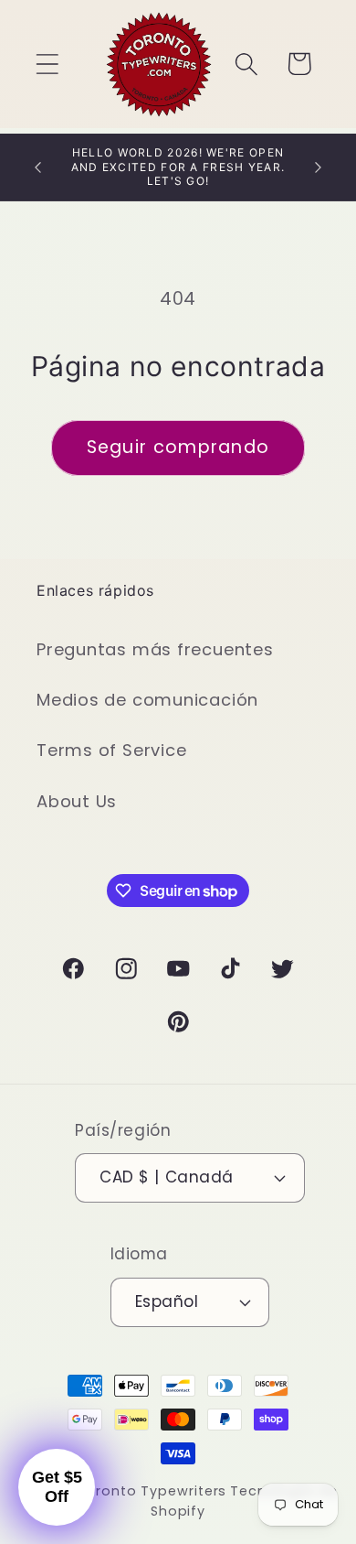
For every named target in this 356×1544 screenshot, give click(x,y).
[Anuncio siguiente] (318, 166)
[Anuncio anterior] (38, 166)
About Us (77, 801)
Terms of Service (111, 750)
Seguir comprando (178, 447)
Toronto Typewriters (151, 1491)
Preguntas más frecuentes (155, 649)
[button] (47, 64)
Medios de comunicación (147, 699)
